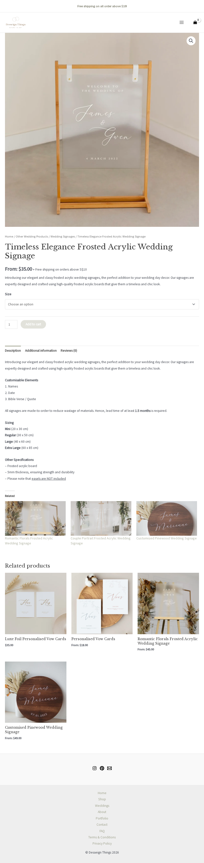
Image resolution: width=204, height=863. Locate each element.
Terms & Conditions (102, 837)
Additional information (41, 350)
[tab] (13, 350)
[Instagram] (94, 768)
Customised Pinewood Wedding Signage (166, 538)
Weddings (102, 806)
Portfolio (102, 818)
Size (8, 294)
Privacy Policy (102, 843)
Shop (102, 799)
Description (13, 350)
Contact (102, 824)
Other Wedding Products (32, 236)
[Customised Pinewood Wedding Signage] (166, 518)
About (102, 812)
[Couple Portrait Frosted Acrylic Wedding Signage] (101, 518)
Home (9, 236)
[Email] (109, 768)
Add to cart (33, 324)
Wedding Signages (63, 236)
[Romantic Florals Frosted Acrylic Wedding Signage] (35, 518)
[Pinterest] (102, 768)
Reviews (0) (69, 350)
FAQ (102, 831)
